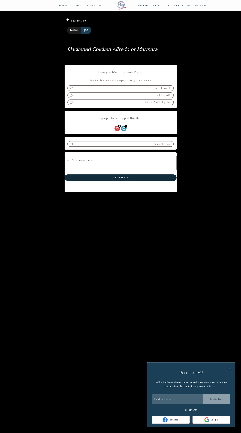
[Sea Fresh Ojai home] (120, 5)
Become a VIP (196, 5)
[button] (162, 5)
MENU (63, 5)
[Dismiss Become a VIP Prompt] (229, 368)
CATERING (77, 5)
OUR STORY (95, 5)
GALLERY (144, 5)
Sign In (178, 5)
